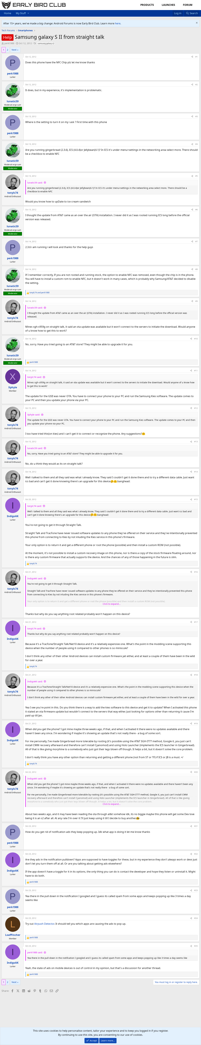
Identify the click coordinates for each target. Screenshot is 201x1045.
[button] (28, 13)
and (39, 292)
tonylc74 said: (34, 377)
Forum (187, 5)
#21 (196, 826)
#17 (196, 622)
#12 (196, 408)
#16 (196, 572)
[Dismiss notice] (196, 23)
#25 (196, 946)
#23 (196, 890)
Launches (168, 5)
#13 (196, 441)
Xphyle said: (33, 414)
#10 (196, 338)
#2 (196, 84)
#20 (196, 772)
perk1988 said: (35, 952)
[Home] (167, 11)
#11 (196, 370)
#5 (196, 176)
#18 (196, 675)
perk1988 (9, 43)
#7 (196, 241)
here (117, 23)
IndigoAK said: (35, 578)
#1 (196, 56)
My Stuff (21, 13)
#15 (196, 499)
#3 (196, 116)
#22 (196, 854)
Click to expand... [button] (112, 603)
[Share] (192, 57)
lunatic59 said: (35, 182)
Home (7, 13)
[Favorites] (171, 11)
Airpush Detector (44, 923)
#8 (196, 269)
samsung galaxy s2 (46, 43)
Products (147, 5)
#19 (196, 723)
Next (14, 49)
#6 (196, 209)
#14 (196, 471)
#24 (196, 918)
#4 (196, 144)
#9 (196, 301)
